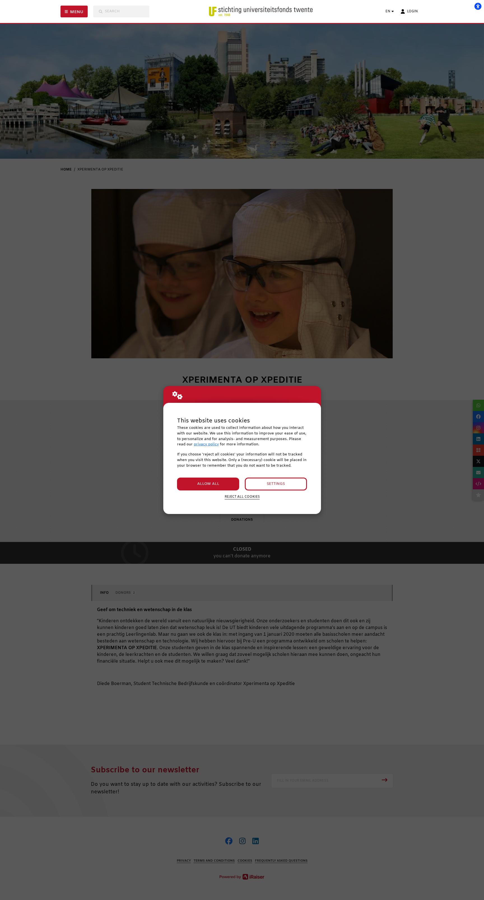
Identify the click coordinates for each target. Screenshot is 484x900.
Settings (276, 483)
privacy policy (206, 444)
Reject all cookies (242, 497)
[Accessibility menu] (477, 6)
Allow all (208, 483)
